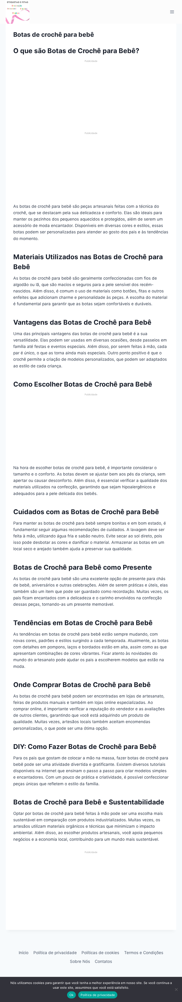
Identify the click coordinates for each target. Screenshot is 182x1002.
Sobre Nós (80, 961)
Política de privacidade (55, 952)
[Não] (176, 989)
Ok (71, 995)
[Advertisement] (91, 96)
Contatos (103, 961)
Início (23, 952)
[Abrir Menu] (172, 11)
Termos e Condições (143, 952)
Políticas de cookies (100, 952)
